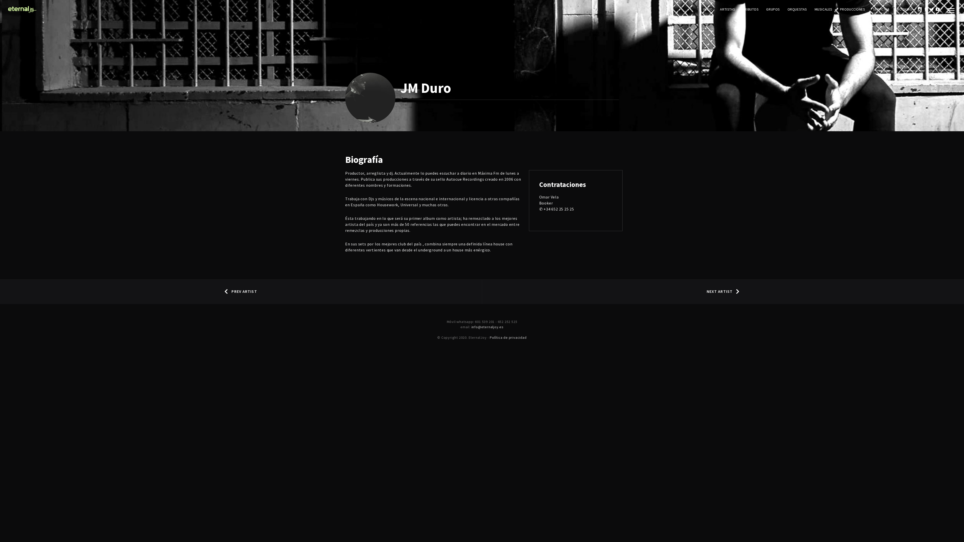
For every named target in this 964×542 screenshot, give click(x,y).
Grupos (773, 9)
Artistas (727, 9)
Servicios (881, 9)
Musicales (823, 9)
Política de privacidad (508, 337)
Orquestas (797, 9)
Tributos (751, 9)
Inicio (707, 9)
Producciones (852, 9)
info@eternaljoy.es (487, 327)
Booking (904, 9)
